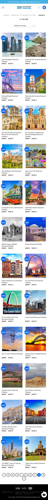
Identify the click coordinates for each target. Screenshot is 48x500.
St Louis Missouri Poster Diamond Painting (10, 318)
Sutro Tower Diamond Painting (12, 354)
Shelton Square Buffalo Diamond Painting (9, 245)
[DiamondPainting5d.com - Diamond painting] (24, 7)
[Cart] (44, 7)
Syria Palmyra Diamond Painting (33, 391)
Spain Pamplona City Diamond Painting (12, 281)
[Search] (39, 7)
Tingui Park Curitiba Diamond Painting (35, 464)
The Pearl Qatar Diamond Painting (33, 428)
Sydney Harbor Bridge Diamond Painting (35, 355)
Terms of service (21, 492)
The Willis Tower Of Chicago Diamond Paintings (11, 464)
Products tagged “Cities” (24, 15)
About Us (19, 493)
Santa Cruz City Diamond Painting (33, 172)
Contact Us (28, 493)
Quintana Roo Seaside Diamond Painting (35, 60)
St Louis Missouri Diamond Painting (34, 281)
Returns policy (35, 492)
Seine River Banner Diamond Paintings (34, 208)
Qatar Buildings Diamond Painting (10, 60)
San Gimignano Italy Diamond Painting (11, 172)
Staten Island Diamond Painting (35, 317)
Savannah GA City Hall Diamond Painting (12, 208)
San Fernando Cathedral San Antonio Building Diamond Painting (34, 134)
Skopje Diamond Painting (33, 244)
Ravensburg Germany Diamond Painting (35, 97)
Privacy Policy (7, 492)
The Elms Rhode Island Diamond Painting (9, 428)
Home (6, 15)
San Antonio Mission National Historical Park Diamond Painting (11, 134)
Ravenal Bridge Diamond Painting (10, 97)
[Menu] (3, 7)
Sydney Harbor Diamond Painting (10, 391)
